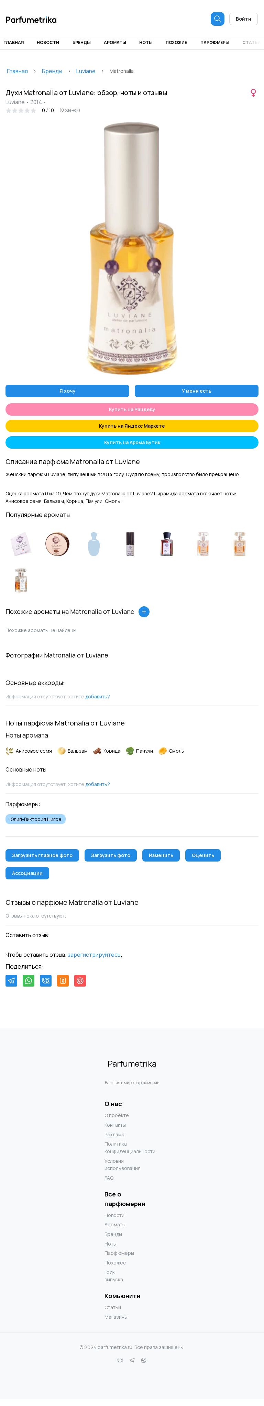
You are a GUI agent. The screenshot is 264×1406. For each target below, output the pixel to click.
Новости (48, 42)
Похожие (176, 42)
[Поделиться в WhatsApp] (28, 981)
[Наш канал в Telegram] (132, 1360)
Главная (13, 42)
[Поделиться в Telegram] (11, 981)
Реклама (114, 1134)
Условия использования (118, 1165)
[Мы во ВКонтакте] (120, 1360)
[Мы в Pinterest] (144, 1360)
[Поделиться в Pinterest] (80, 981)
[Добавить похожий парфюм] (144, 611)
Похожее (115, 1262)
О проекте (116, 1115)
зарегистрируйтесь (94, 954)
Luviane (86, 71)
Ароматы (115, 42)
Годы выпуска (113, 1276)
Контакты (115, 1125)
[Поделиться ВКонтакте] (46, 981)
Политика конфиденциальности (118, 1147)
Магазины (116, 1317)
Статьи (251, 42)
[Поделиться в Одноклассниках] (63, 981)
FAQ (108, 1177)
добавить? (97, 696)
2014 (36, 102)
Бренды (82, 42)
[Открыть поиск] (217, 19)
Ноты (146, 42)
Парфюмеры (214, 42)
